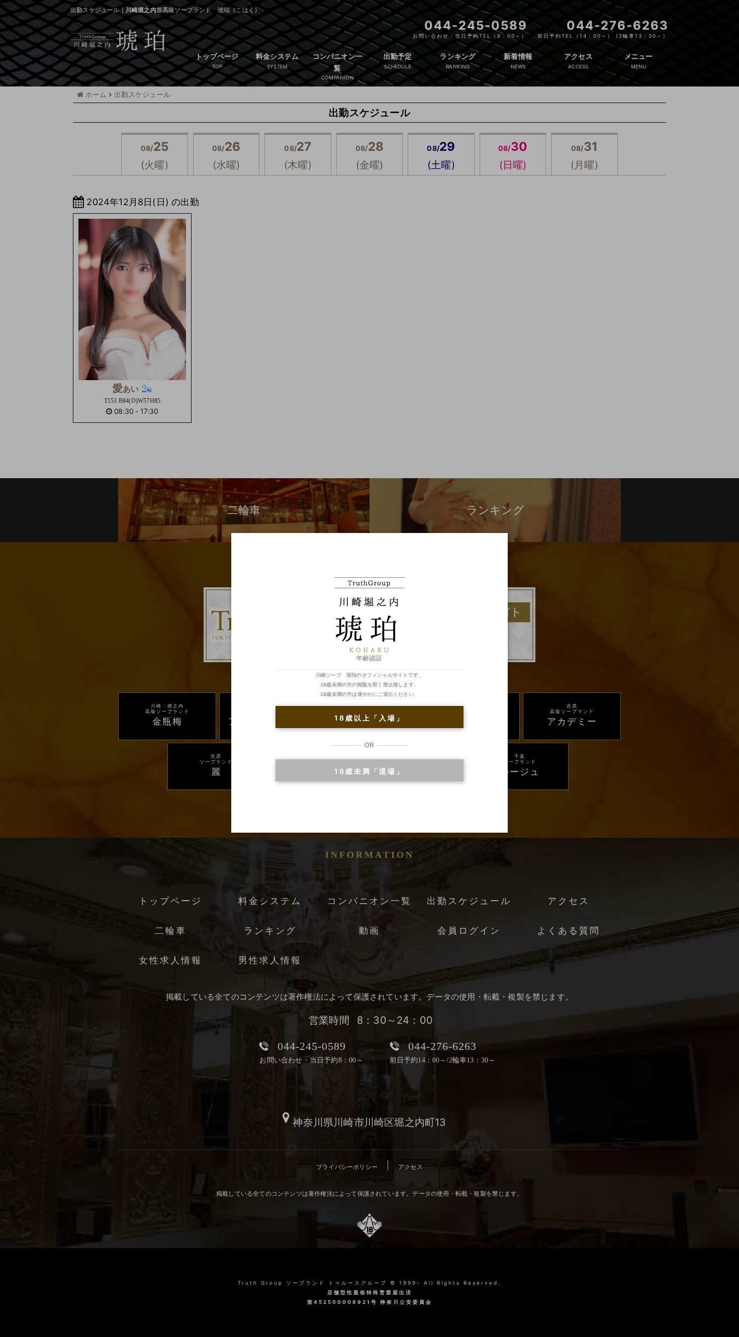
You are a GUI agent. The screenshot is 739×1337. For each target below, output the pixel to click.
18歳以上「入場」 (369, 718)
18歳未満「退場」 (369, 771)
